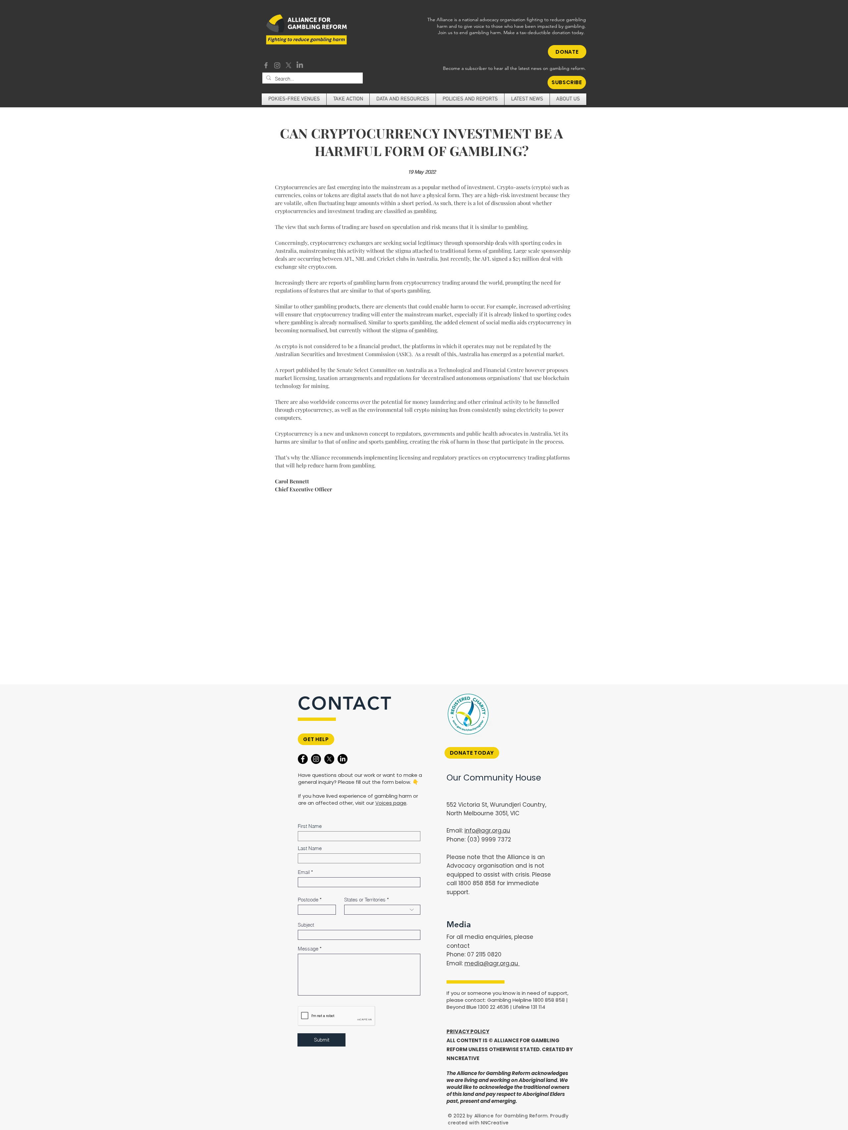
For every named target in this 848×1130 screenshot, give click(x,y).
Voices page (390, 802)
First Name (310, 826)
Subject (306, 924)
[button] (567, 82)
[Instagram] (277, 65)
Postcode (308, 899)
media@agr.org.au (492, 963)
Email (304, 872)
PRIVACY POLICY (468, 1031)
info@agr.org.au (487, 830)
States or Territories (365, 899)
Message (308, 948)
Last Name (310, 848)
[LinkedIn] (300, 65)
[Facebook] (266, 65)
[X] (288, 65)
